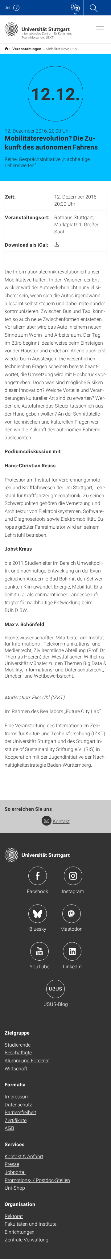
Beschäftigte (18, 1052)
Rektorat (14, 1216)
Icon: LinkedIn (72, 951)
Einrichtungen (20, 1231)
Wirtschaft (16, 1068)
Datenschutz (18, 1104)
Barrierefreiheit (20, 1112)
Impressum (17, 1096)
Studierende (18, 1044)
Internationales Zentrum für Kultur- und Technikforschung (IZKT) (6, 48)
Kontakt (61, 821)
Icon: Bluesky (37, 913)
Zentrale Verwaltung (26, 1239)
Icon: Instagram (73, 876)
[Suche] (93, 7)
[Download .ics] (56, 244)
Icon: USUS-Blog (55, 989)
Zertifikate (16, 1120)
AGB (9, 1128)
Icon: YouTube (39, 951)
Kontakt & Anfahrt (24, 1156)
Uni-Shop (15, 1187)
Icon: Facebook (37, 876)
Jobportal (15, 1172)
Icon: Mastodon (71, 913)
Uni (7, 7)
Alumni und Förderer (27, 1060)
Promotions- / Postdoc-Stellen (37, 1180)
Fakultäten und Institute (30, 1223)
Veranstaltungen (26, 48)
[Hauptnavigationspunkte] (99, 29)
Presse (12, 1164)
